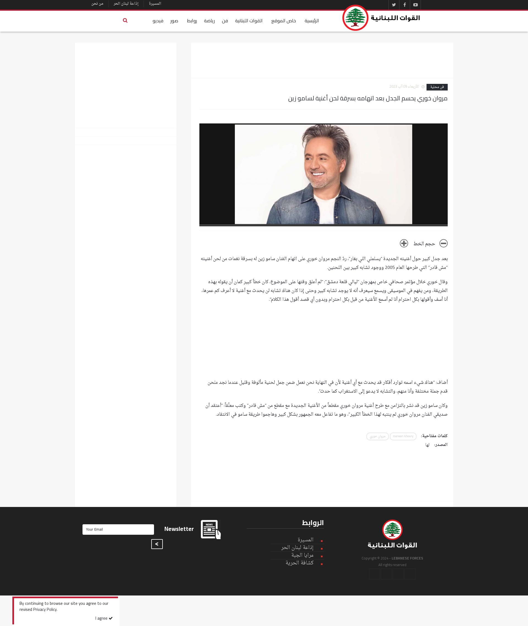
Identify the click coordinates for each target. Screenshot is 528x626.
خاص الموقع (283, 20)
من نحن (97, 3)
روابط (192, 20)
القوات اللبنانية (249, 20)
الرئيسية (312, 20)
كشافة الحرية (299, 563)
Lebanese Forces (381, 17)
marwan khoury (403, 436)
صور (174, 20)
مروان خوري (378, 436)
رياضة (209, 20)
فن (225, 20)
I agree (102, 619)
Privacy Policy (45, 610)
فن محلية (437, 87)
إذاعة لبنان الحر (126, 3)
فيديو (158, 20)
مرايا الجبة (302, 555)
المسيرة (155, 3)
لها (427, 445)
